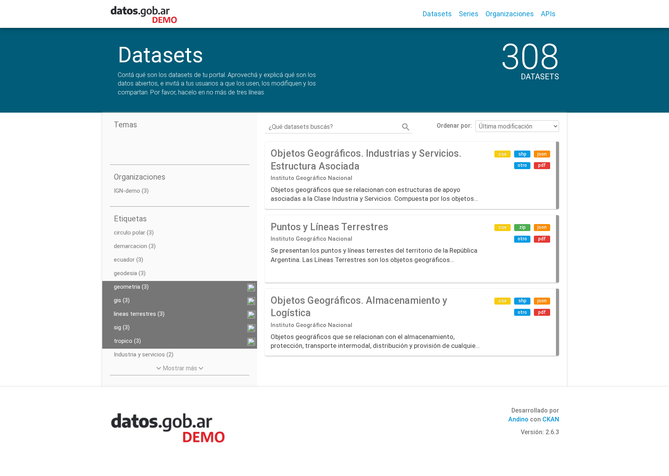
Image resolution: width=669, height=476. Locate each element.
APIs (548, 14)
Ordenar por (453, 125)
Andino (518, 419)
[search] (406, 127)
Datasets (437, 14)
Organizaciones (509, 14)
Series (469, 14)
